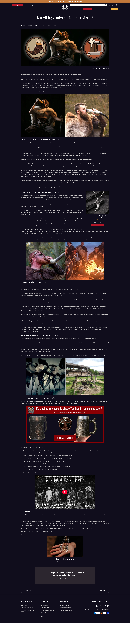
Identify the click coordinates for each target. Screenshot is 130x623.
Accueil (23, 25)
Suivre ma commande (66, 607)
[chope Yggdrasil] (65, 424)
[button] (95, 219)
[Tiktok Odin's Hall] (104, 606)
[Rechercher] (105, 5)
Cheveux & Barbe (43, 9)
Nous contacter (64, 605)
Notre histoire (44, 605)
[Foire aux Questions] (109, 5)
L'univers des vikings (32, 25)
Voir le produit (98, 225)
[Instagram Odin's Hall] (101, 606)
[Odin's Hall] (65, 7)
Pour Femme (74, 9)
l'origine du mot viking (42, 531)
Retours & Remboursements (45, 613)
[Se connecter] (113, 5)
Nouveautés (114, 9)
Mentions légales (25, 605)
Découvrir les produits (65, 562)
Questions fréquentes (66, 610)
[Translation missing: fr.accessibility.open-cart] (117, 5)
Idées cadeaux (101, 9)
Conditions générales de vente (27, 610)
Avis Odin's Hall (44, 607)
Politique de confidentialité (28, 614)
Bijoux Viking (16, 9)
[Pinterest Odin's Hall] (108, 606)
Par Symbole (56, 9)
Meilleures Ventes (87, 9)
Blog (41, 616)
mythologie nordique (88, 528)
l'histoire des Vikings (79, 142)
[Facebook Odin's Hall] (97, 606)
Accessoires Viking (29, 9)
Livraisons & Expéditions (47, 610)
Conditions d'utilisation (27, 607)
